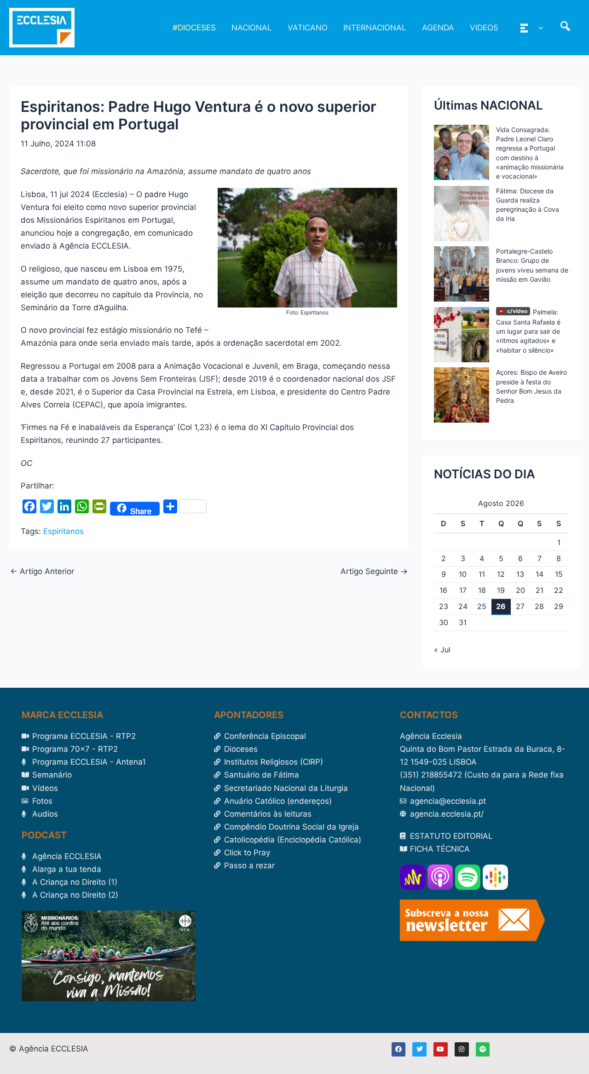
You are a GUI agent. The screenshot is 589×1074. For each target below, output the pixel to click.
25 (481, 606)
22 (558, 590)
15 (559, 574)
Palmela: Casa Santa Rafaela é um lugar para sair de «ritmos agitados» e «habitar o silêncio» (528, 331)
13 (520, 574)
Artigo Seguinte (374, 571)
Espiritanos (63, 531)
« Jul (442, 649)
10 (463, 574)
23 (443, 606)
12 (501, 574)
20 (520, 590)
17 (463, 590)
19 (501, 590)
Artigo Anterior (42, 571)
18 (482, 590)
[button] (538, 27)
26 (501, 606)
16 (443, 590)
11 (482, 574)
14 (539, 574)
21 (539, 590)
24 (463, 606)
